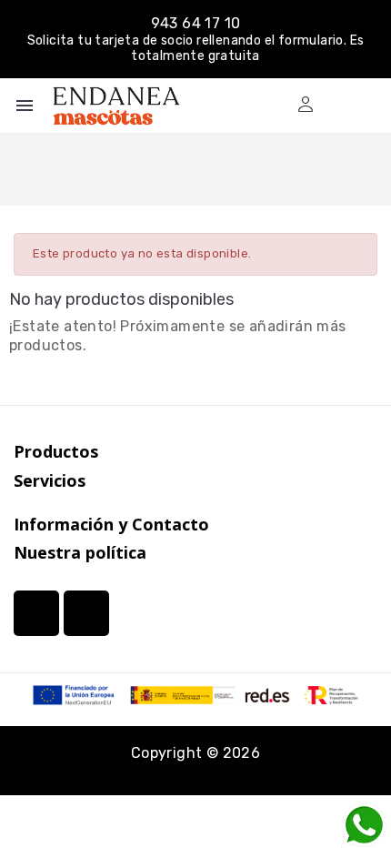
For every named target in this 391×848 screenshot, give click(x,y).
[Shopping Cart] (338, 104)
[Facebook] (86, 613)
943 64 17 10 (196, 23)
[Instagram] (36, 613)
